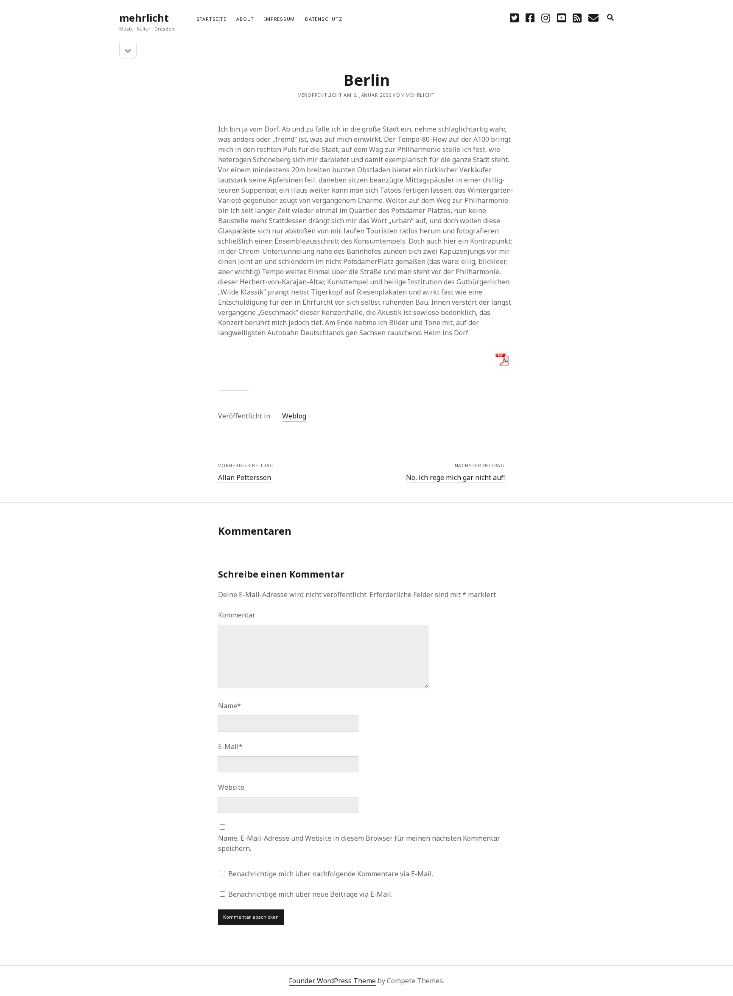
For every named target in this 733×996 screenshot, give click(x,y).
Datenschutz (323, 19)
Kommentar (236, 615)
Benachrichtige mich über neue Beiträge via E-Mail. (310, 894)
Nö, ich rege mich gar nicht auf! (455, 477)
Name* (229, 705)
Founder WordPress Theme (332, 980)
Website (231, 787)
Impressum (279, 19)
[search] (610, 17)
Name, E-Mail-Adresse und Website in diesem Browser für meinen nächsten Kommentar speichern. (359, 843)
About (245, 19)
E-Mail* (230, 746)
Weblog (294, 416)
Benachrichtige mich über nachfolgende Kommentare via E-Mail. (330, 873)
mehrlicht (144, 18)
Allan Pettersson (244, 477)
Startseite (211, 19)
